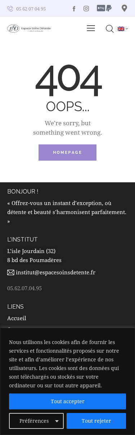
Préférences (34, 420)
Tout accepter (68, 401)
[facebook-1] (74, 8)
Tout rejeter (96, 420)
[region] (67, 381)
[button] (91, 28)
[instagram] (86, 8)
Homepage (67, 152)
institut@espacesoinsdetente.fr (55, 272)
